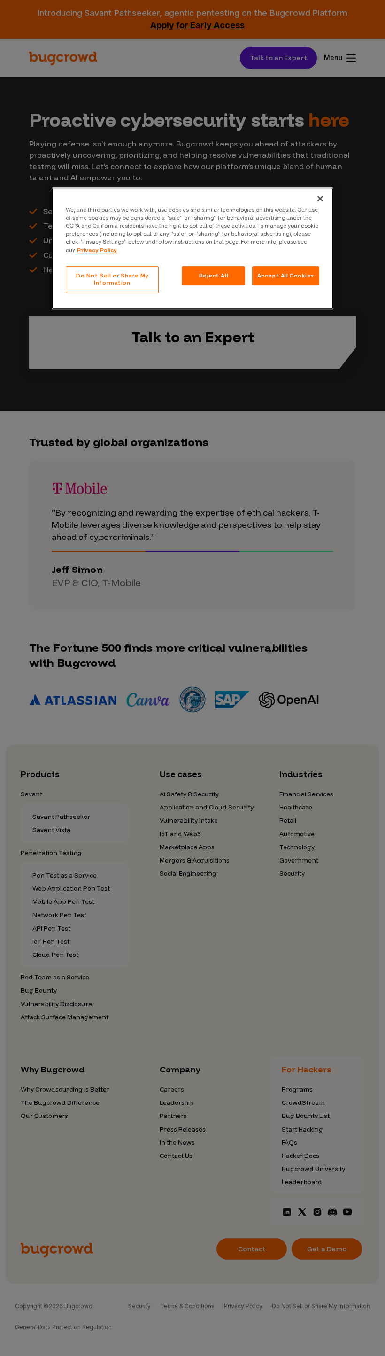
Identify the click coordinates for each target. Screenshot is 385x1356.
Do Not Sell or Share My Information (112, 279)
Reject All (214, 275)
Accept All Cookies (285, 275)
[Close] (320, 198)
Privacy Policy (97, 250)
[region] (192, 248)
